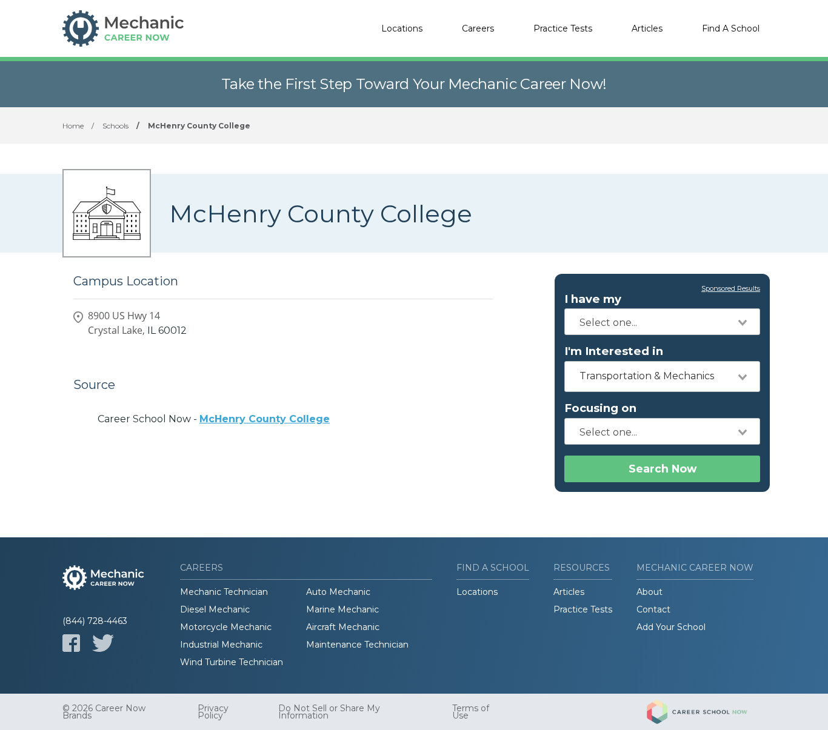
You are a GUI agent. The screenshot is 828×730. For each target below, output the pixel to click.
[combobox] (662, 321)
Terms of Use (470, 712)
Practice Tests (562, 28)
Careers (478, 28)
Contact (653, 609)
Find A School (731, 28)
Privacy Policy (213, 712)
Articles (647, 28)
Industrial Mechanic (221, 644)
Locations (401, 28)
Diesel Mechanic (215, 609)
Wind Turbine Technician (231, 662)
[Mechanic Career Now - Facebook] (71, 643)
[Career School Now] (706, 712)
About (649, 591)
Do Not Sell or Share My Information (329, 712)
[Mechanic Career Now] (123, 28)
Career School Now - (214, 419)
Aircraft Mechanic (342, 627)
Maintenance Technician (357, 644)
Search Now (662, 468)
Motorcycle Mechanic (226, 627)
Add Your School (671, 627)
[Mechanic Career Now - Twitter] (103, 643)
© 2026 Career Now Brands (103, 712)
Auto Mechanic (338, 591)
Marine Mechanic (342, 609)
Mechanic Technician (224, 591)
